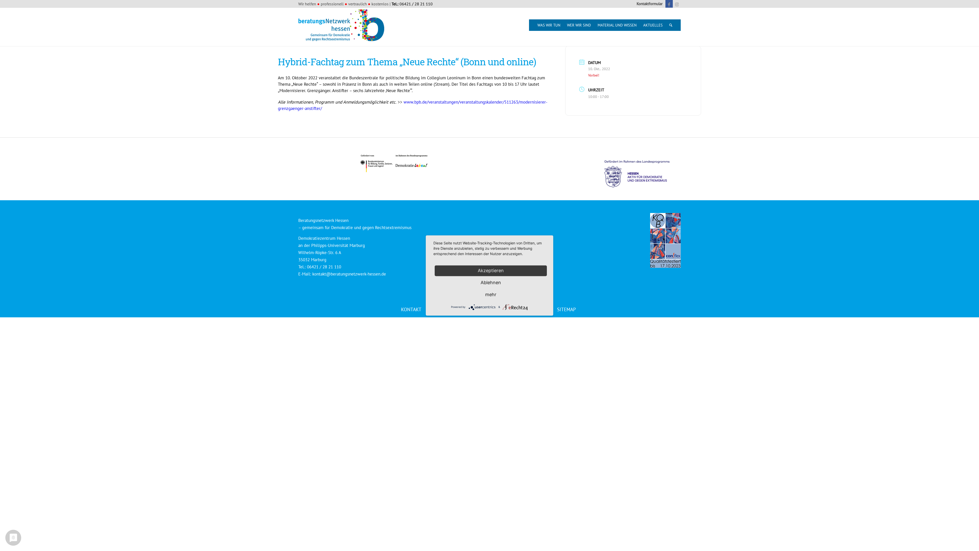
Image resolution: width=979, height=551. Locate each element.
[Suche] (671, 25)
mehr (490, 294)
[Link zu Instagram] (677, 4)
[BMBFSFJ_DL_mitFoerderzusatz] (394, 163)
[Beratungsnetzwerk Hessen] (343, 27)
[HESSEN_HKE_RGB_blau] (642, 169)
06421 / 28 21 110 (416, 3)
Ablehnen (491, 282)
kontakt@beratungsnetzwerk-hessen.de (349, 274)
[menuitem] (648, 4)
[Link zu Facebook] (669, 4)
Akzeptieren (491, 270)
